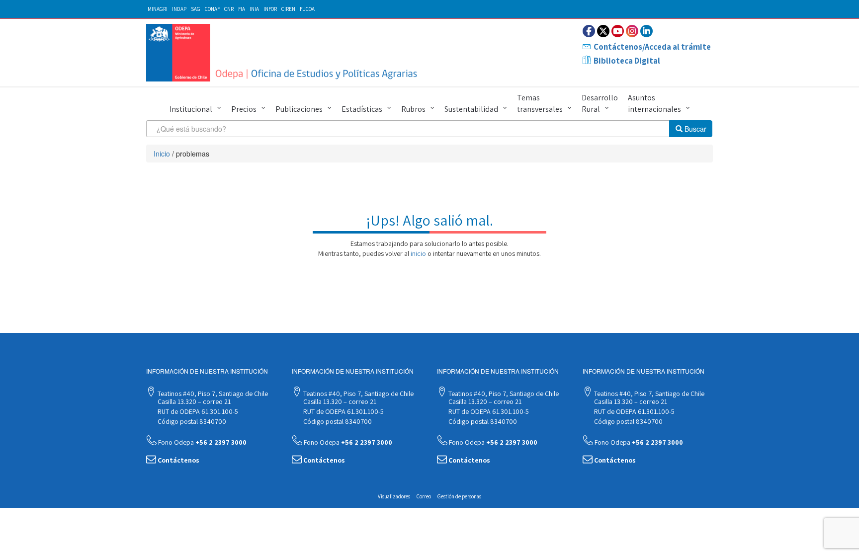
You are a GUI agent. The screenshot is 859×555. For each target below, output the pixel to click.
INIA (254, 8)
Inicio (162, 154)
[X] (603, 31)
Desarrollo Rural (600, 103)
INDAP (179, 8)
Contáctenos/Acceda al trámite (652, 46)
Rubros (413, 109)
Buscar (694, 129)
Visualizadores (394, 496)
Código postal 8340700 (191, 421)
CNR (229, 8)
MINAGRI (158, 8)
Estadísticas (362, 109)
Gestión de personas (459, 496)
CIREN (288, 8)
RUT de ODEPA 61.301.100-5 (197, 411)
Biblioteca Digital (627, 60)
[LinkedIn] (646, 31)
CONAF (212, 8)
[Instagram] (632, 31)
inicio (418, 253)
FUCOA (307, 8)
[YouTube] (617, 31)
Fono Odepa (202, 442)
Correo (424, 496)
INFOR (270, 8)
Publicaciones (299, 109)
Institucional (191, 109)
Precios (244, 109)
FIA (241, 8)
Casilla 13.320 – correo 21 (193, 401)
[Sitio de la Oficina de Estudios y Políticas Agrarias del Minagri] (284, 52)
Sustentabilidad (471, 109)
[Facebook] (589, 31)
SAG (195, 8)
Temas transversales (540, 103)
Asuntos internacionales (654, 103)
